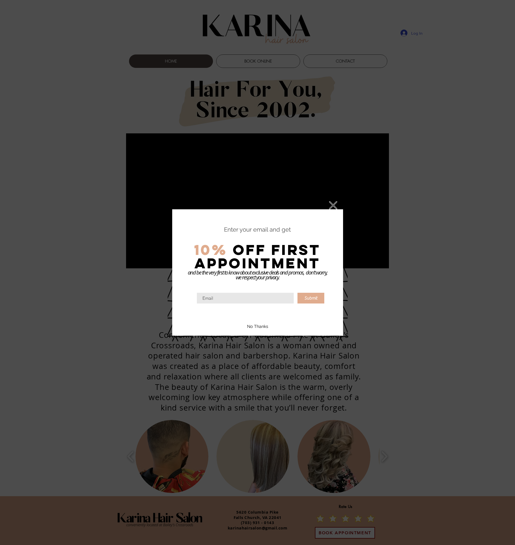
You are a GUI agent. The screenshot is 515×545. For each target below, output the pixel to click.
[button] (333, 205)
